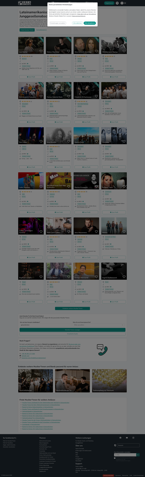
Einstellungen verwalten (57, 23)
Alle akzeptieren (90, 23)
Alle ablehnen (77, 23)
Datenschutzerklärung (78, 16)
